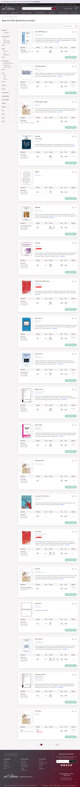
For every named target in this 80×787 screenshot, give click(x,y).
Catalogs (22, 768)
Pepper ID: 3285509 (23, 553)
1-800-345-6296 (66, 775)
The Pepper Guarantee (43, 763)
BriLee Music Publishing (39, 35)
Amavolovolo (39, 639)
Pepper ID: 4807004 (23, 156)
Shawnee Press (37, 105)
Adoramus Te (39, 318)
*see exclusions (36, 1)
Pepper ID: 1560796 (23, 86)
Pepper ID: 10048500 (23, 227)
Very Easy (5, 51)
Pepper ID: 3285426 (23, 409)
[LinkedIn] (71, 765)
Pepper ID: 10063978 (23, 264)
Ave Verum (38, 603)
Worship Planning (24, 766)
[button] (5, 12)
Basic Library (23, 763)
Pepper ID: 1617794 (23, 515)
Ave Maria (38, 531)
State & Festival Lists (24, 764)
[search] (23, 8)
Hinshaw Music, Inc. (38, 175)
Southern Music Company (39, 69)
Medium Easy (6, 54)
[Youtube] (69, 765)
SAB (4, 77)
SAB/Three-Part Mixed (8, 63)
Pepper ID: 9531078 (23, 731)
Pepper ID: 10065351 (23, 51)
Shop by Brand (23, 770)
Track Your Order (7, 766)
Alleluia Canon (39, 389)
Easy (4, 52)
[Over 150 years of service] (11, 754)
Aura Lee (37, 569)
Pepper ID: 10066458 (23, 658)
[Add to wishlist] (72, 32)
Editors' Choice (7, 40)
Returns (5, 768)
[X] (64, 765)
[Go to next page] (57, 745)
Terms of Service (45, 785)
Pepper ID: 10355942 (23, 302)
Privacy (50, 785)
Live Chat (74, 4)
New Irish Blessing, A (41, 32)
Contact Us (62, 4)
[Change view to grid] (76, 26)
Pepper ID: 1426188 (23, 121)
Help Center (6, 761)
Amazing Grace (39, 460)
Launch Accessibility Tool (71, 785)
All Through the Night (41, 102)
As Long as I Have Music (42, 496)
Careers (40, 766)
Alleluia (37, 172)
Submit (73, 761)
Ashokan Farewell (40, 674)
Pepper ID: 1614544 (23, 623)
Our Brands (41, 764)
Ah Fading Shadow (40, 66)
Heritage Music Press (38, 246)
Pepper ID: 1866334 (23, 338)
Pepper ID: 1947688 (23, 373)
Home (3, 16)
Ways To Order (6, 763)
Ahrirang (37, 136)
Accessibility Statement (57, 785)
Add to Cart (70, 57)
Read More (56, 42)
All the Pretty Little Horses (42, 281)
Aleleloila (37, 207)
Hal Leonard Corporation (39, 210)
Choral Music (6, 32)
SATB (5, 75)
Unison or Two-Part (8, 67)
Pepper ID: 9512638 (23, 480)
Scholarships (41, 768)
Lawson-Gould (37, 141)
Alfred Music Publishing (39, 284)
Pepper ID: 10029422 (23, 444)
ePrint (5, 38)
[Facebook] (62, 765)
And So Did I (38, 425)
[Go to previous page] (39, 745)
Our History (41, 761)
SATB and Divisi (7, 65)
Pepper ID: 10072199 (23, 588)
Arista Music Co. (37, 714)
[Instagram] (66, 765)
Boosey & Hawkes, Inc (38, 607)
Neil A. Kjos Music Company (39, 572)
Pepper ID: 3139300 (23, 695)
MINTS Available (7, 42)
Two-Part (5, 79)
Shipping (5, 764)
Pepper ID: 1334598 (23, 191)
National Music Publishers (39, 464)
